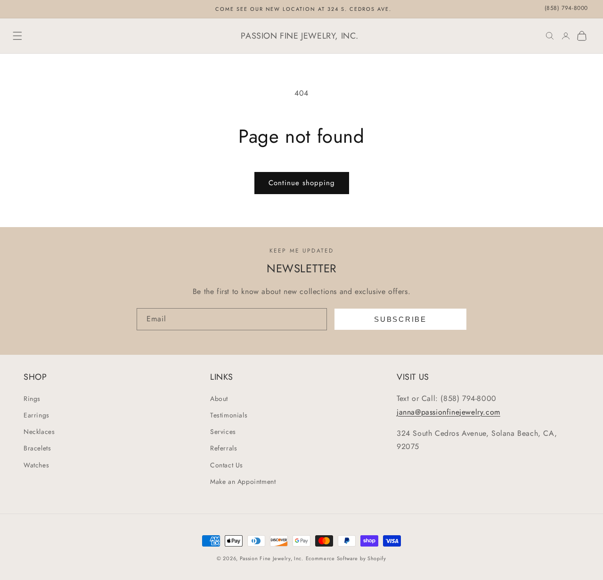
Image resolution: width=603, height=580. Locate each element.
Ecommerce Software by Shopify (346, 558)
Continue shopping (302, 183)
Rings (32, 398)
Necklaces (39, 431)
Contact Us (226, 465)
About (219, 398)
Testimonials (228, 415)
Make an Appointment (243, 481)
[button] (17, 36)
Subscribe (400, 319)
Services (223, 431)
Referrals (223, 448)
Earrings (36, 415)
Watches (36, 465)
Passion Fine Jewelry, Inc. (271, 558)
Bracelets (37, 448)
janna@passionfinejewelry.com (448, 412)
